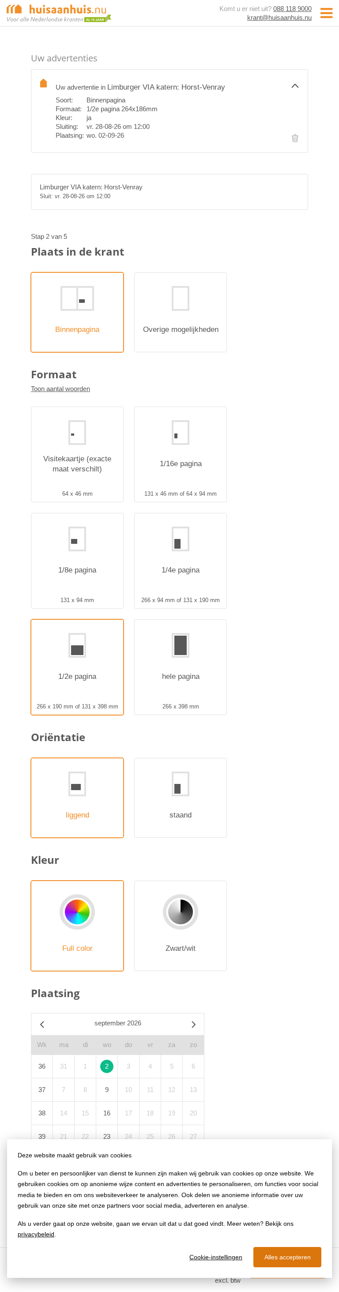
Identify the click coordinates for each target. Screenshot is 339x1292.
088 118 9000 (292, 8)
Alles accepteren (287, 1257)
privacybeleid (36, 1234)
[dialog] (169, 1208)
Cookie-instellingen (215, 1257)
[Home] (59, 12)
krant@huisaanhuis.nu (279, 17)
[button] (177, 85)
